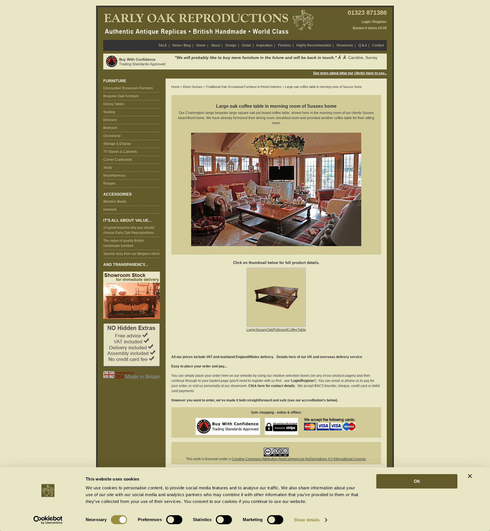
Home (202, 45)
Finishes (285, 45)
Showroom (346, 45)
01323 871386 (367, 12)
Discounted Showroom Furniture (128, 88)
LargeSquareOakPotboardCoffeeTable (276, 330)
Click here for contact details (271, 386)
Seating (109, 112)
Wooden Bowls (114, 202)
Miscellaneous (114, 175)
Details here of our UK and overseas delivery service (319, 357)
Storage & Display (117, 144)
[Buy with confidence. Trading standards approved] (136, 57)
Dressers (110, 120)
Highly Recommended (314, 45)
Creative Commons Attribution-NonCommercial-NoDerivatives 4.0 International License (299, 459)
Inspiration (265, 45)
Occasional (112, 136)
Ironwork (110, 209)
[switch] (174, 519)
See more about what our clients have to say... (350, 73)
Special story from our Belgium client (131, 254)
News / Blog (182, 45)
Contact (378, 45)
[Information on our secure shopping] (281, 420)
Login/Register (303, 381)
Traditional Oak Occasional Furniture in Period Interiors (244, 86)
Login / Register (374, 22)
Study (107, 168)
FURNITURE (114, 81)
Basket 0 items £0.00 (370, 28)
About (217, 45)
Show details (307, 519)
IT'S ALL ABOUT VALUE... (127, 220)
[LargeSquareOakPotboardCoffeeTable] (276, 271)
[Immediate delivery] (131, 274)
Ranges (109, 183)
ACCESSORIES (117, 194)
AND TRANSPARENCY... (125, 265)
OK (417, 481)
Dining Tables (113, 104)
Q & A (363, 45)
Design (232, 45)
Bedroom (110, 128)
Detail (248, 45)
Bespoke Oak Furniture (121, 96)
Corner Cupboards (117, 160)
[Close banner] (470, 476)
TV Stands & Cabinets (120, 152)
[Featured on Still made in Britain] (131, 374)
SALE (164, 45)
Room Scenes (192, 86)
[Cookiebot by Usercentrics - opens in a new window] (48, 520)
